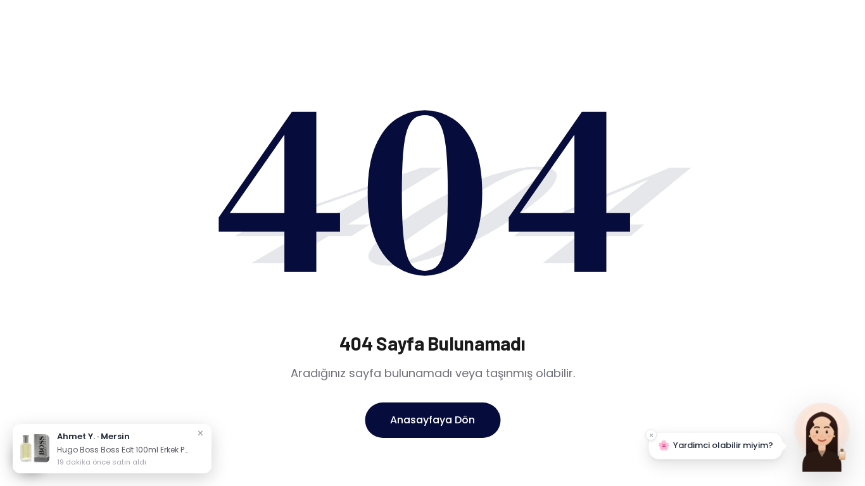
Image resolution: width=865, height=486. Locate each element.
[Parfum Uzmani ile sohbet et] (822, 435)
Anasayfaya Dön (432, 420)
